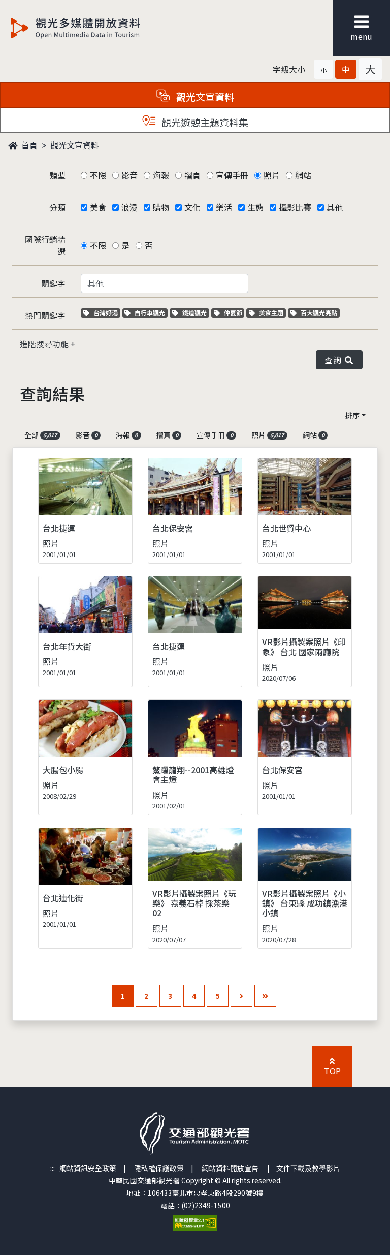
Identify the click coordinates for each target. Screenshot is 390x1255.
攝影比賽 (295, 207)
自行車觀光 (149, 312)
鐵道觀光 (195, 312)
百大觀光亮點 (318, 312)
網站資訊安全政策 (87, 1168)
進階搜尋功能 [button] (45, 344)
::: (52, 1168)
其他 (335, 207)
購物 (161, 207)
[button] (323, 69)
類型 (57, 175)
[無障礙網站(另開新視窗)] (195, 1221)
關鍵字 (53, 283)
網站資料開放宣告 (230, 1168)
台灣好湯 (106, 312)
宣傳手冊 (232, 175)
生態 (255, 207)
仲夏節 (234, 312)
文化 (192, 207)
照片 (272, 175)
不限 (98, 175)
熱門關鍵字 (45, 315)
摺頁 (192, 175)
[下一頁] (241, 995)
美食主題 (272, 312)
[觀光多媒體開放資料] (92, 28)
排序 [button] (352, 415)
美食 (98, 207)
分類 (57, 207)
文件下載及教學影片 (308, 1168)
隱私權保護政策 (159, 1168)
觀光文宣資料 (74, 145)
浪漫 (129, 207)
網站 (303, 175)
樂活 (224, 207)
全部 (40, 435)
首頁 (28, 145)
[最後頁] (265, 995)
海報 (161, 175)
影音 (129, 175)
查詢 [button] (334, 360)
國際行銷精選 (45, 245)
